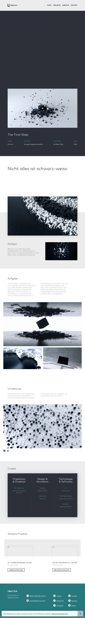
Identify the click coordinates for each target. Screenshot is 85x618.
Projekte (57, 5)
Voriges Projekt (16, 570)
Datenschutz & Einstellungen (60, 614)
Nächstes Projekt (62, 570)
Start (49, 5)
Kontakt (74, 5)
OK (80, 613)
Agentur (65, 5)
